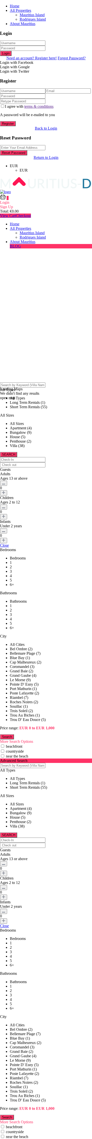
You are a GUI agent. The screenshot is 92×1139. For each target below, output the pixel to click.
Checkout (23, 216)
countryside (15, 751)
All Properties (20, 10)
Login (6, 53)
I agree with (29, 106)
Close (4, 545)
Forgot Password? (72, 58)
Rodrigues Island (33, 19)
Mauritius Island (32, 15)
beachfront (14, 746)
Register (8, 123)
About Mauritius (22, 24)
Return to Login (46, 157)
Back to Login (46, 128)
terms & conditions (38, 106)
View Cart (8, 216)
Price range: (9, 728)
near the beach (17, 756)
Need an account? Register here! (31, 58)
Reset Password (13, 153)
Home (14, 6)
